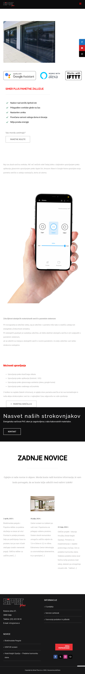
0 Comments (18, 519)
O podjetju (49, 607)
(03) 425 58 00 (16, 619)
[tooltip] (82, 42)
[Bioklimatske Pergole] (15, 503)
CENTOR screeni (38, 515)
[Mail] (70, 657)
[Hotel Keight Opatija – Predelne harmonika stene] (70, 503)
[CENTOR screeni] (42, 503)
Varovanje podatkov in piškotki (57, 619)
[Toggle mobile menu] (80, 3)
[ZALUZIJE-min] (29, 22)
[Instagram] (65, 657)
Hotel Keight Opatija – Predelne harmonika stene (68, 519)
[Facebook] (55, 657)
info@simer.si (14, 623)
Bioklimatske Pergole (13, 515)
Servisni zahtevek (52, 613)
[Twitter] (60, 657)
